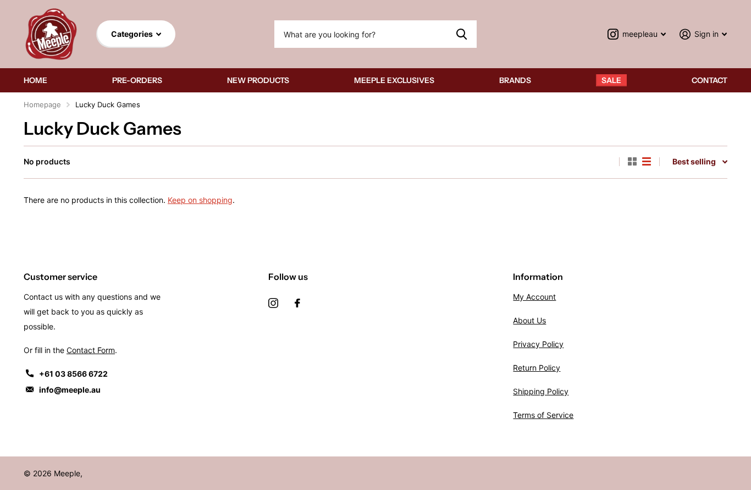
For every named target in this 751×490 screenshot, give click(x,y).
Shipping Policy (540, 391)
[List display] (646, 162)
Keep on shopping (200, 200)
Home (35, 80)
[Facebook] (297, 303)
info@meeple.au (70, 389)
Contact (709, 80)
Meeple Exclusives (394, 80)
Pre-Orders (137, 80)
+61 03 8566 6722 (73, 373)
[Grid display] (632, 162)
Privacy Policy (538, 344)
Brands (515, 80)
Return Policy (536, 367)
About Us (529, 320)
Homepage (42, 104)
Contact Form (91, 350)
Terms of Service (543, 415)
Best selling (694, 161)
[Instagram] (273, 303)
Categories (132, 33)
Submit (461, 34)
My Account (534, 296)
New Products (258, 80)
